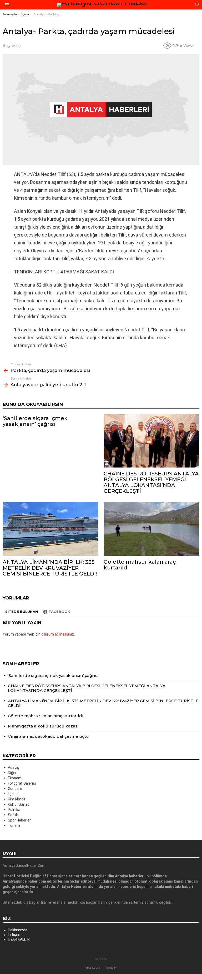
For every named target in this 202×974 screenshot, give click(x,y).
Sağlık (13, 815)
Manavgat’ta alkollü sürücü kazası (43, 726)
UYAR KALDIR (19, 939)
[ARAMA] (197, 5)
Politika (14, 810)
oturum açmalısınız (57, 634)
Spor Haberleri (20, 820)
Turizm (14, 825)
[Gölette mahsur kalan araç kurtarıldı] (151, 529)
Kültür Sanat (18, 804)
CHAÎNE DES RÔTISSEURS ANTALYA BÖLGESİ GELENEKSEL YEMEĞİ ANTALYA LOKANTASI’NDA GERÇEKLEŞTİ (151, 482)
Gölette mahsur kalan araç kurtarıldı (140, 565)
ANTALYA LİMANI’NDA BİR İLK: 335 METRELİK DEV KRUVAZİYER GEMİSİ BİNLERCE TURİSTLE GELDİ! (50, 568)
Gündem (15, 788)
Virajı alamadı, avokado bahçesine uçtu (48, 736)
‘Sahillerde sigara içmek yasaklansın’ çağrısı (35, 421)
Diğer (12, 773)
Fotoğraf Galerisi (22, 783)
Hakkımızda (17, 930)
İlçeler (13, 794)
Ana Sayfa (92, 968)
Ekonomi (15, 778)
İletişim (14, 934)
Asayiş (13, 767)
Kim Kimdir (17, 799)
